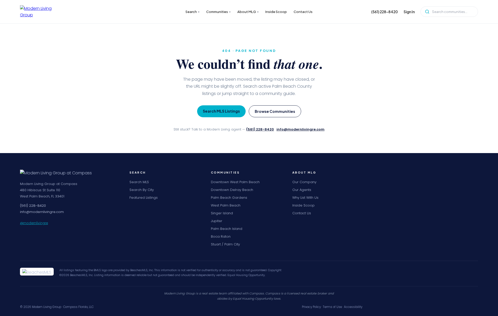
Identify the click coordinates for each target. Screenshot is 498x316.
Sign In (409, 12)
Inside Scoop (276, 12)
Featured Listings (143, 197)
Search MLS (139, 182)
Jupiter (216, 220)
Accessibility (353, 307)
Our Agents (301, 189)
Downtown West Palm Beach (235, 182)
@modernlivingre (34, 223)
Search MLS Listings (221, 111)
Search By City (141, 189)
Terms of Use (332, 307)
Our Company (304, 182)
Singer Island (222, 213)
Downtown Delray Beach (232, 189)
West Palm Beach (225, 205)
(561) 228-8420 (384, 12)
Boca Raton (221, 236)
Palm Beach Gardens (229, 197)
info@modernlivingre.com (300, 129)
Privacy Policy (311, 307)
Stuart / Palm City (225, 244)
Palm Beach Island (226, 228)
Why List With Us (305, 197)
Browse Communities (275, 111)
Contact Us (303, 12)
